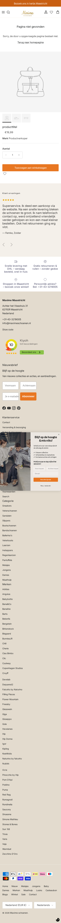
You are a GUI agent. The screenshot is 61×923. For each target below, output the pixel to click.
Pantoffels (7, 560)
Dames (5, 575)
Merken (16, 890)
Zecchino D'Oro (9, 854)
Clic (4, 658)
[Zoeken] (10, 12)
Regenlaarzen (9, 555)
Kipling (5, 748)
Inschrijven (45, 479)
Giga (4, 714)
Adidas (5, 589)
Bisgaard (6, 633)
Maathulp (7, 580)
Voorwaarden (8, 491)
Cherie (5, 648)
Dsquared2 (7, 684)
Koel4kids (7, 753)
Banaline (6, 609)
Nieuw (15, 886)
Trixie (5, 834)
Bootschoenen (9, 525)
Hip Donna (7, 739)
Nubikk (5, 763)
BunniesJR (7, 638)
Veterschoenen (9, 510)
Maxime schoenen (19, 913)
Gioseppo (7, 719)
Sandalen (6, 515)
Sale (23, 894)
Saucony (6, 809)
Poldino (5, 784)
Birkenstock (8, 628)
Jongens (6, 570)
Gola (4, 724)
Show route (7, 329)
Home (5, 886)
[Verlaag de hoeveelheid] (5, 155)
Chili (4, 643)
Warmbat (6, 849)
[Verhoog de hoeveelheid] (19, 155)
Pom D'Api (7, 779)
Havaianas (7, 729)
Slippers (6, 520)
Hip (4, 734)
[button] (5, 173)
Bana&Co (6, 604)
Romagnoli (7, 799)
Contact (6, 422)
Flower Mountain (10, 699)
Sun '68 (6, 829)
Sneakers (6, 505)
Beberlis (6, 618)
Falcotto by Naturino (12, 689)
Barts (4, 614)
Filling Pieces (8, 694)
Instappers (7, 550)
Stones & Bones (9, 824)
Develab (6, 679)
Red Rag (6, 794)
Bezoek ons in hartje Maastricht (30, 3)
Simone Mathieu (10, 819)
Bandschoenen (9, 530)
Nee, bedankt (46, 485)
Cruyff (5, 673)
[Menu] (3, 12)
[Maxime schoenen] (28, 12)
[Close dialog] (59, 434)
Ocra (4, 770)
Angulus (6, 594)
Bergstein (7, 623)
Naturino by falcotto (12, 758)
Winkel (14, 894)
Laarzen (6, 545)
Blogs (5, 894)
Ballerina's (7, 535)
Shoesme (6, 814)
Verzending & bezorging (14, 427)
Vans (4, 839)
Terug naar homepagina (30, 42)
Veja (4, 844)
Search (5, 496)
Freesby (6, 704)
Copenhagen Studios (12, 668)
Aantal (6, 148)
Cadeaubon (51, 890)
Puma (5, 789)
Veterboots (7, 540)
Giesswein (7, 709)
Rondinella (7, 804)
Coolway (6, 663)
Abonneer (28, 396)
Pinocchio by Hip (10, 775)
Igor (4, 743)
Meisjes (6, 565)
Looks (39, 890)
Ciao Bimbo (7, 653)
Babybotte (7, 599)
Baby (46, 886)
